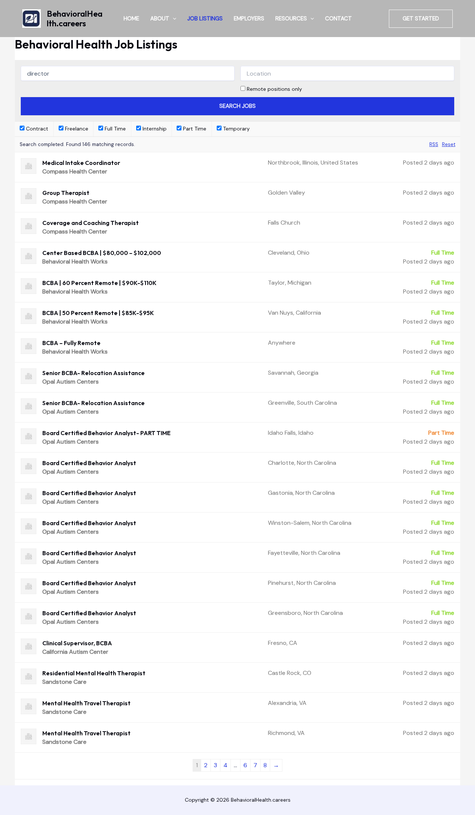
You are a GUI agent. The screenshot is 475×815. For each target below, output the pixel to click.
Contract (36, 128)
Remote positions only (274, 89)
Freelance (75, 128)
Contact (338, 18)
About (159, 18)
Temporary (236, 128)
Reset (448, 144)
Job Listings (205, 18)
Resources (291, 18)
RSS (433, 144)
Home (131, 18)
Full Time (114, 128)
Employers (249, 18)
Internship (154, 128)
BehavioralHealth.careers (74, 19)
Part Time (193, 128)
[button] (172, 18)
